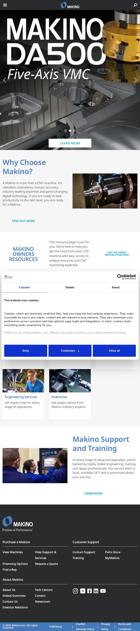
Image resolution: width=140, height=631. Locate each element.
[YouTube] (103, 590)
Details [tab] (70, 287)
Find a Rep (10, 570)
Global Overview (14, 596)
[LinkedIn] (96, 590)
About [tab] (116, 287)
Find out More (23, 221)
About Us (9, 590)
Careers (40, 596)
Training (78, 558)
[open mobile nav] (5, 5)
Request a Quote (46, 564)
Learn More (70, 143)
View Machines (13, 552)
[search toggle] (135, 5)
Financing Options (15, 564)
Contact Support (84, 552)
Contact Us (10, 601)
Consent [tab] (24, 287)
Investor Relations (15, 607)
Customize (68, 350)
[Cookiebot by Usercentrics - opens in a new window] (120, 277)
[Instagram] (75, 590)
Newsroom (42, 601)
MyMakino (112, 558)
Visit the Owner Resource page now (117, 253)
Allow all (114, 350)
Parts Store (112, 552)
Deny (25, 350)
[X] (82, 590)
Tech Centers (43, 590)
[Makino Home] (18, 521)
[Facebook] (89, 590)
